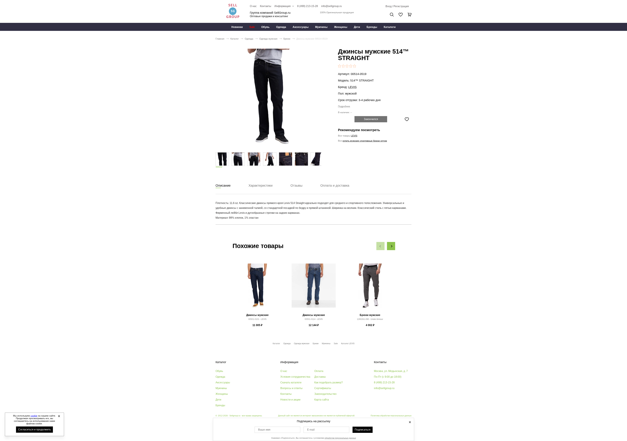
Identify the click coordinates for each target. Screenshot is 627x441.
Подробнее (344, 106)
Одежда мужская (268, 38)
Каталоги (390, 27)
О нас (253, 6)
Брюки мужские (370, 315)
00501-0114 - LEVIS (314, 319)
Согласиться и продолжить (34, 429)
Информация (289, 362)
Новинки (237, 27)
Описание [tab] (223, 185)
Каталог (234, 38)
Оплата (318, 371)
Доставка (320, 376)
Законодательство (325, 394)
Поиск (392, 14)
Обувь (265, 27)
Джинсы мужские (257, 315)
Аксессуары (301, 27)
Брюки (286, 38)
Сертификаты (322, 388)
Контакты (265, 6)
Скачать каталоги (290, 382)
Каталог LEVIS (347, 343)
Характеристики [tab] (261, 185)
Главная (220, 38)
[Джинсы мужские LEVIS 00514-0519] (269, 96)
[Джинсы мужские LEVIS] (257, 287)
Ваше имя (264, 429)
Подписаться (362, 429)
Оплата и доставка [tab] (334, 185)
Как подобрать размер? (328, 382)
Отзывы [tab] (296, 185)
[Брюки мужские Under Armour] (370, 287)
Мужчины (321, 27)
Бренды (372, 27)
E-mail (311, 429)
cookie (34, 415)
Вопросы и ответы (291, 388)
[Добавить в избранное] (407, 119)
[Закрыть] (59, 416)
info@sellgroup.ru (331, 6)
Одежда (281, 27)
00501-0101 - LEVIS (257, 319)
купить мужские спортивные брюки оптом (365, 140)
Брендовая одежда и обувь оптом (233, 11)
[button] (380, 246)
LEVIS (352, 87)
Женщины (340, 27)
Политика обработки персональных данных (391, 416)
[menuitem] (237, 27)
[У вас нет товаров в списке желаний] (401, 14)
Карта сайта (321, 399)
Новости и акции (290, 399)
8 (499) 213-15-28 (307, 6)
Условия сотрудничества (295, 376)
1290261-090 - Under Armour (370, 319)
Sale (252, 27)
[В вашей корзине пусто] (409, 14)
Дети (357, 27)
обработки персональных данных (340, 438)
